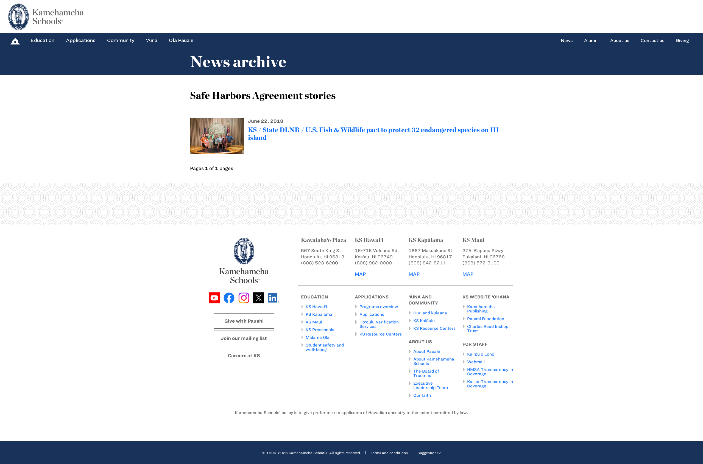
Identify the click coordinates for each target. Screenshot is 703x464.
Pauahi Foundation (485, 319)
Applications (81, 40)
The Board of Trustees (426, 373)
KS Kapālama (319, 314)
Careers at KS (244, 355)
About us (619, 40)
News (567, 40)
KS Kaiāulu (424, 320)
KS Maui (314, 322)
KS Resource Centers (380, 334)
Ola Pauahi (181, 40)
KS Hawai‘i (316, 306)
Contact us (652, 40)
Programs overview (378, 306)
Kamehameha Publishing (481, 308)
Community (121, 40)
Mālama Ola (318, 337)
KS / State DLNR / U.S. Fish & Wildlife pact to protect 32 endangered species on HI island (373, 133)
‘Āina (151, 40)
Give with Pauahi (244, 320)
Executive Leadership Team (430, 385)
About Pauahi (426, 351)
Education (42, 40)
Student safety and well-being (325, 347)
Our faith (422, 395)
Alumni (591, 40)
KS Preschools (320, 330)
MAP (360, 274)
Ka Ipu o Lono (480, 354)
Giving (682, 40)
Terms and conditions (389, 453)
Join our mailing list (244, 338)
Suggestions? (429, 453)
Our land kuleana (430, 313)
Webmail (476, 362)
